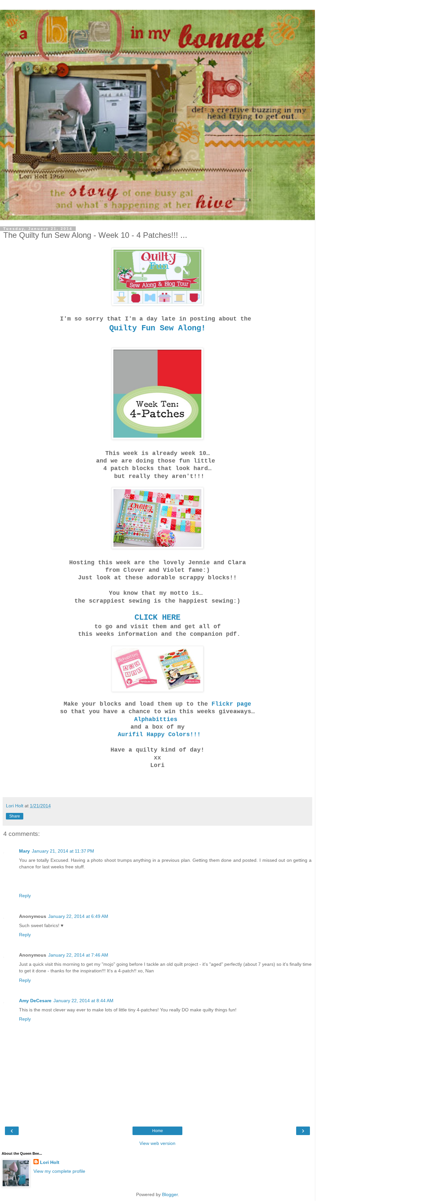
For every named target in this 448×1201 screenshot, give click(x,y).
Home (157, 1131)
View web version (157, 1143)
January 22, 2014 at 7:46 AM (78, 955)
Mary (24, 851)
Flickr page (231, 704)
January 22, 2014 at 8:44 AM (83, 1000)
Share (14, 816)
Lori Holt (49, 1162)
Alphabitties (157, 719)
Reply (25, 895)
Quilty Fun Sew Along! (157, 328)
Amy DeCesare (35, 1000)
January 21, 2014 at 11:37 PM (63, 851)
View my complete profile (59, 1171)
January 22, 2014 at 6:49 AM (78, 916)
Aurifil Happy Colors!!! (157, 734)
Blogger (170, 1194)
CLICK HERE (157, 617)
